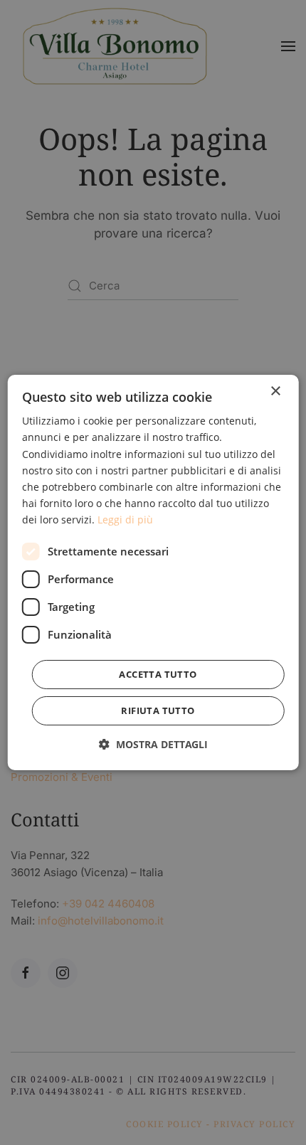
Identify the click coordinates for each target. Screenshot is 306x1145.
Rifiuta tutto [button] (157, 710)
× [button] (275, 391)
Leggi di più (125, 519)
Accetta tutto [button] (157, 674)
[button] (153, 744)
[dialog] (153, 572)
